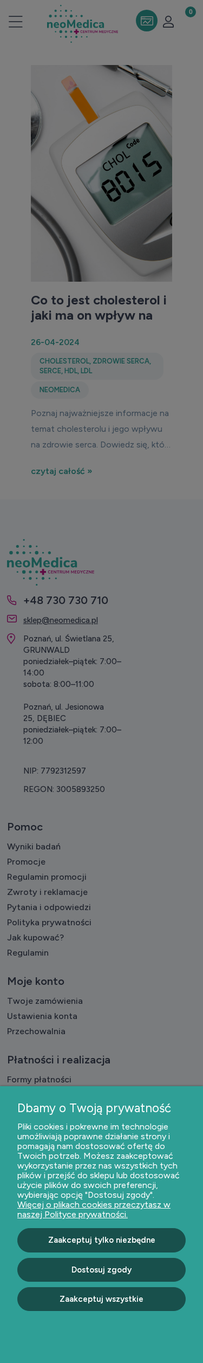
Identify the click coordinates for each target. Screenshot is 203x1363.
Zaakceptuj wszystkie (101, 1299)
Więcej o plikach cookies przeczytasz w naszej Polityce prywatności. (94, 1209)
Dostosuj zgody (101, 1270)
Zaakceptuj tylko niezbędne (101, 1240)
